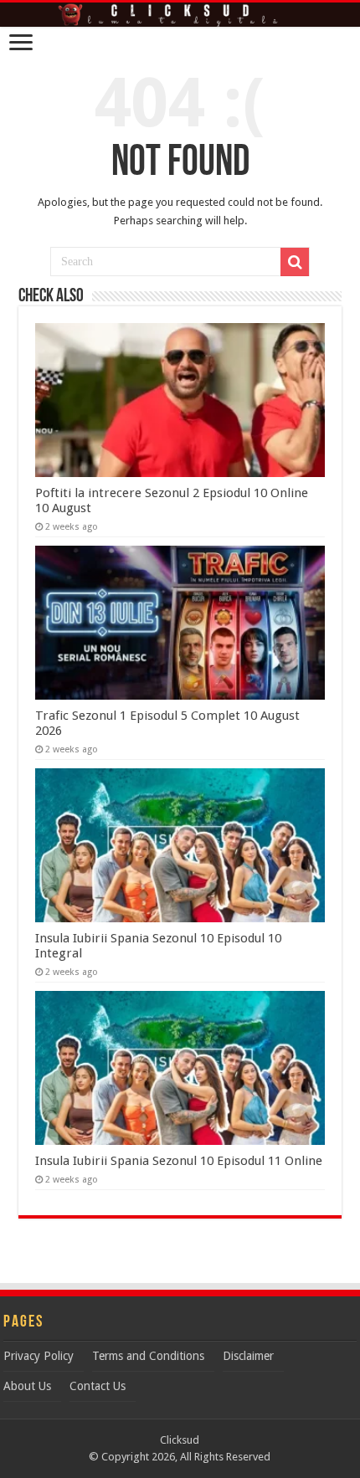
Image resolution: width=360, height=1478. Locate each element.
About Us (27, 1386)
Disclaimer (248, 1356)
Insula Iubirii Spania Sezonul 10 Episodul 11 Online (178, 1160)
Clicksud (179, 1440)
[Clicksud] (180, 15)
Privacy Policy (38, 1356)
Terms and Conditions (148, 1356)
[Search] (294, 262)
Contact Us (97, 1386)
